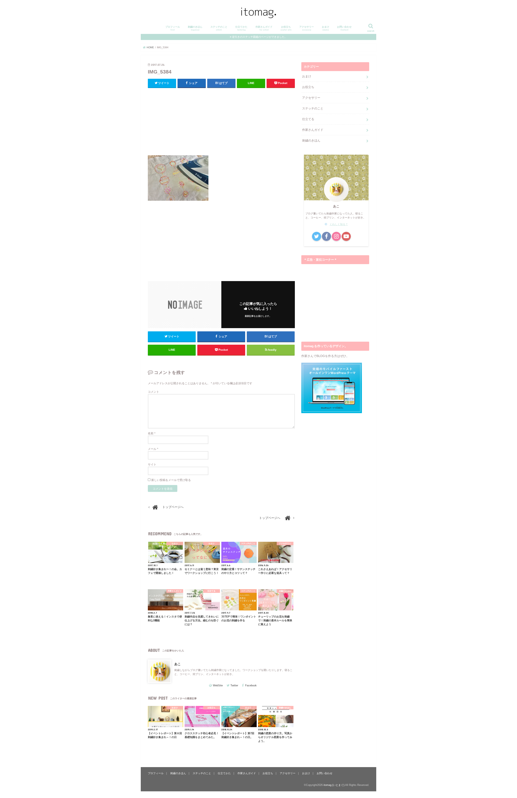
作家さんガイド (263, 28)
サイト (152, 464)
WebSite (218, 685)
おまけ (325, 28)
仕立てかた (241, 28)
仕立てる (308, 119)
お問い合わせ (344, 28)
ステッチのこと (218, 28)
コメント (153, 391)
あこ (177, 664)
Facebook (251, 685)
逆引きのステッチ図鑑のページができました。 (259, 36)
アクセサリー (306, 28)
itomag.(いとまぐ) (334, 784)
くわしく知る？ (339, 224)
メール (153, 448)
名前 (151, 433)
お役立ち (286, 28)
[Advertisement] (221, 120)
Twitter (234, 685)
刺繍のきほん (195, 28)
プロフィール (172, 28)
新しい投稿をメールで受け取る (171, 480)
